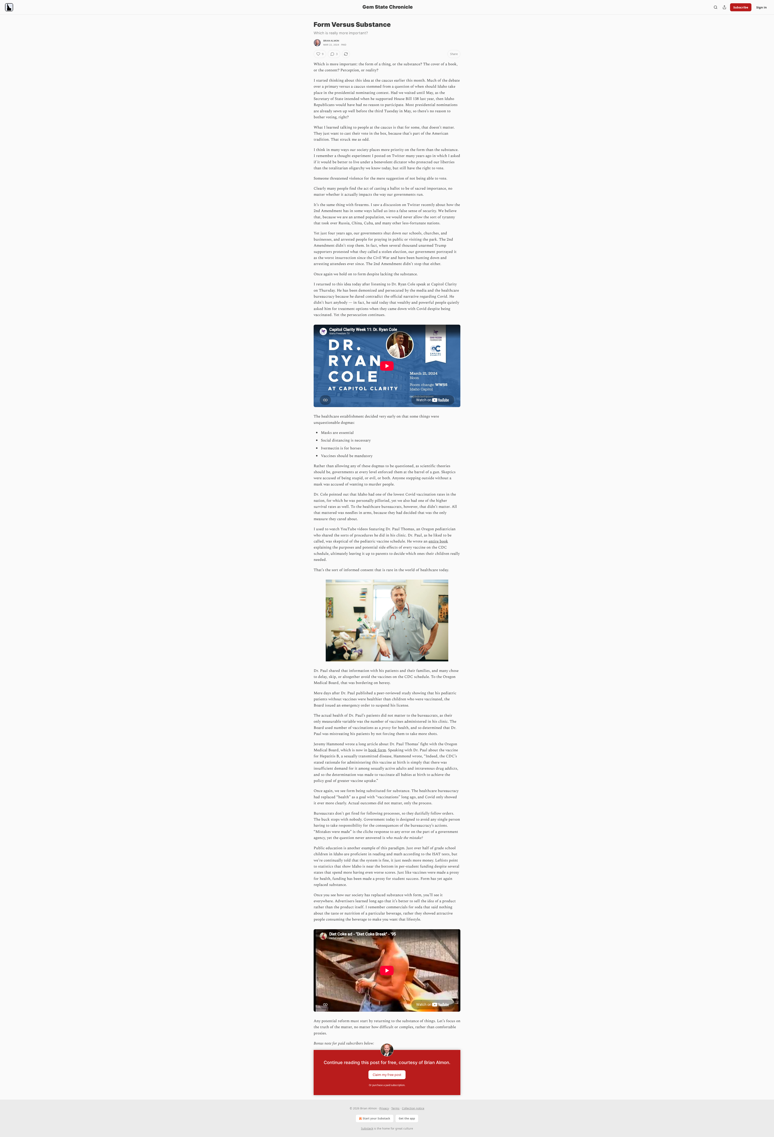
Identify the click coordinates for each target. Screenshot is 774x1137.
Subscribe (740, 7)
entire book (438, 541)
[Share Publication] (724, 7)
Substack (367, 1128)
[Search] (716, 7)
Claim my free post (387, 1074)
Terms (395, 1108)
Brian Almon (331, 40)
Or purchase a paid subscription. (387, 1085)
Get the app (407, 1118)
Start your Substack (376, 1118)
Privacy (384, 1108)
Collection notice (413, 1108)
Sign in (761, 7)
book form (377, 750)
